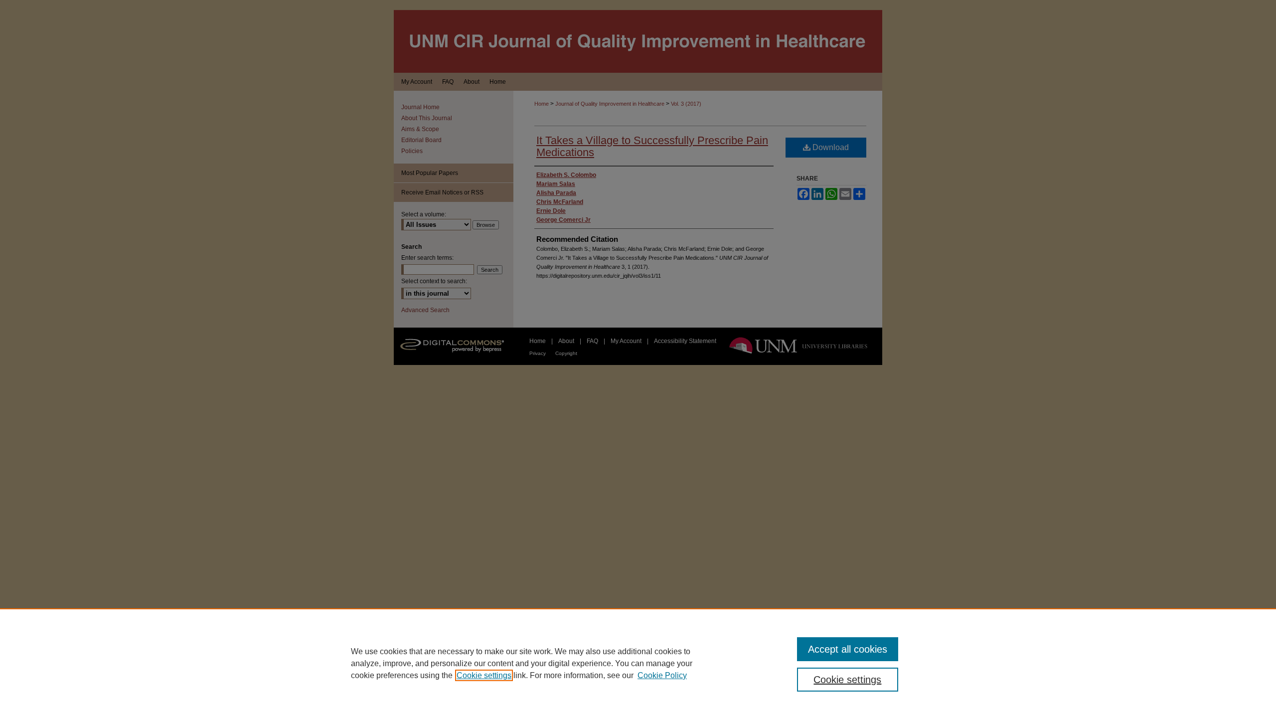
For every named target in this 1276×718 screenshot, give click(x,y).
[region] (638, 663)
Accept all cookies (847, 649)
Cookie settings (484, 675)
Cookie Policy (662, 675)
